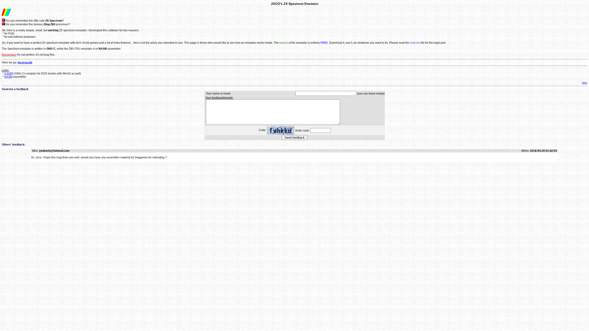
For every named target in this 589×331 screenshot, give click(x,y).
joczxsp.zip (25, 62)
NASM (8, 76)
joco (584, 82)
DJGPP (9, 73)
